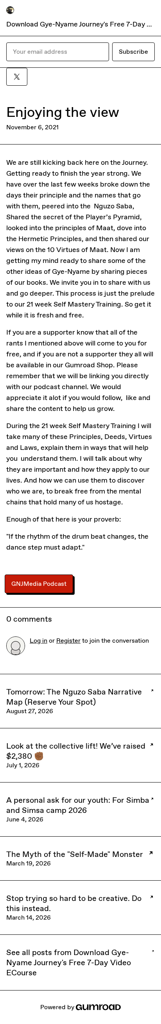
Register (68, 640)
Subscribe (133, 51)
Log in (38, 640)
